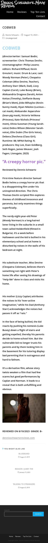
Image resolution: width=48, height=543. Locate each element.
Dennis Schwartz (12, 35)
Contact (40, 16)
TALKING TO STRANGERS (24, 484)
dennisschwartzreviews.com (18, 437)
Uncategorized (11, 38)
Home (10, 11)
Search (7, 510)
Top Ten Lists (38, 11)
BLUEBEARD (24, 453)
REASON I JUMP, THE (24, 469)
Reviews (22, 11)
